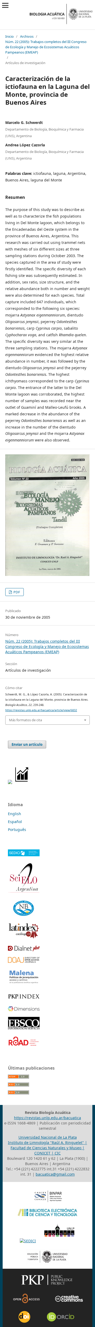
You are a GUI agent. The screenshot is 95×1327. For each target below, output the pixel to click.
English (14, 813)
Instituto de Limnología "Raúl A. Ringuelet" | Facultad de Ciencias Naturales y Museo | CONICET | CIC (47, 1148)
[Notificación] (10, 782)
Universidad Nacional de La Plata (47, 1137)
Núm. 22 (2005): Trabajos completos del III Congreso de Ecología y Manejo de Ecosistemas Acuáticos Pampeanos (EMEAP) (46, 47)
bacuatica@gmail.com (55, 1174)
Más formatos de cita (25, 720)
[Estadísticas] (22, 782)
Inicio (9, 36)
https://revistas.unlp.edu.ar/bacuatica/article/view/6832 (41, 710)
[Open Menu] (5, 5)
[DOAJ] (24, 961)
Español (15, 821)
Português (17, 829)
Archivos (27, 36)
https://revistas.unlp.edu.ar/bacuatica (47, 1117)
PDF (16, 592)
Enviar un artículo (27, 744)
